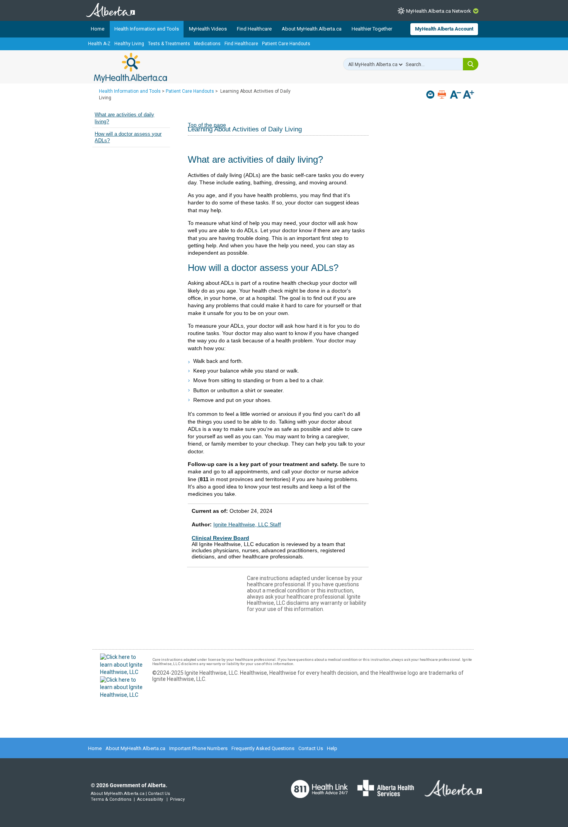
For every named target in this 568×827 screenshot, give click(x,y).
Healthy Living (129, 43)
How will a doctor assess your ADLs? (128, 137)
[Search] (470, 64)
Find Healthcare (254, 29)
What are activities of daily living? (124, 118)
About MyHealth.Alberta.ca (312, 29)
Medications (207, 43)
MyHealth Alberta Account (444, 29)
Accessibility (150, 799)
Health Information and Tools (146, 29)
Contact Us (310, 748)
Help (332, 748)
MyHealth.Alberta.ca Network (438, 11)
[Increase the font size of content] (468, 95)
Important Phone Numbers (198, 748)
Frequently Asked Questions (262, 748)
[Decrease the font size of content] (455, 95)
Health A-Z (99, 43)
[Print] (442, 94)
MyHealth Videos (208, 29)
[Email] (431, 94)
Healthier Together (372, 29)
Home (97, 29)
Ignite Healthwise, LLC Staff (247, 524)
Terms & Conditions (111, 799)
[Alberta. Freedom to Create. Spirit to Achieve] (448, 793)
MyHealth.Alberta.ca (130, 68)
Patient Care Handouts (286, 43)
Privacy (177, 799)
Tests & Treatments (169, 43)
